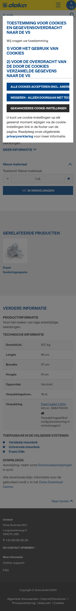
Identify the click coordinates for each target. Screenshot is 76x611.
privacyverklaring (20, 136)
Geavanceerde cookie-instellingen (38, 108)
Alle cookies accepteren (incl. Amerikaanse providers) (40, 87)
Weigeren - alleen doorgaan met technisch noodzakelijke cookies (40, 97)
